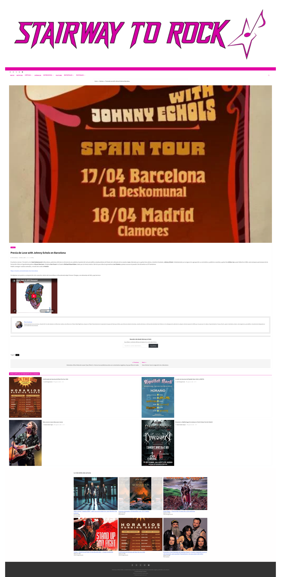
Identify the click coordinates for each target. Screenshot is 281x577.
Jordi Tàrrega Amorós (48, 381)
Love (17, 355)
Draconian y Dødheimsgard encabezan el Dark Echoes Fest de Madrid (194, 422)
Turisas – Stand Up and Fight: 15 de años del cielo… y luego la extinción (93, 552)
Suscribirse (153, 346)
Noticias (20, 75)
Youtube (59, 75)
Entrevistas (47, 75)
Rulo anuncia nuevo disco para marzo (53, 422)
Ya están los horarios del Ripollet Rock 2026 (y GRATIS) (189, 379)
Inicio (12, 75)
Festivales (80, 75)
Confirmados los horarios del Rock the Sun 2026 (55, 379)
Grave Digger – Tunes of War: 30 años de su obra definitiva (179, 511)
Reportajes (68, 75)
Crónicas (37, 75)
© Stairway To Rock (140, 571)
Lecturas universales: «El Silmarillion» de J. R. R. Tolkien (134, 511)
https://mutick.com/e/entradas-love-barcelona (24, 271)
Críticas (28, 75)
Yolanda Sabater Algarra (48, 424)
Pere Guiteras (15, 257)
